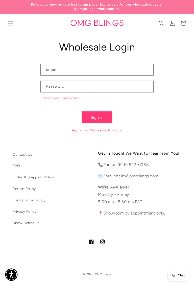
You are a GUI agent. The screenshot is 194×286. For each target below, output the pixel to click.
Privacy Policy (24, 211)
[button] (10, 23)
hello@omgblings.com (137, 176)
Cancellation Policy (29, 200)
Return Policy (24, 189)
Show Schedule (26, 223)
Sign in (97, 117)
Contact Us (22, 154)
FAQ (16, 166)
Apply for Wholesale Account (97, 130)
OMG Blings (103, 274)
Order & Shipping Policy (33, 177)
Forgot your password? (60, 98)
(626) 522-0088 (133, 164)
